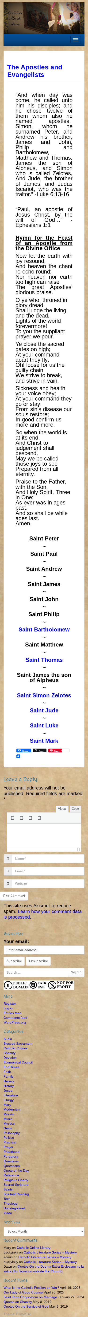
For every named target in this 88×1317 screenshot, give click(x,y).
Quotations (12, 1166)
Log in (8, 1008)
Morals (9, 1114)
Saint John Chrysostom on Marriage (30, 1297)
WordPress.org (15, 1022)
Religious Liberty (16, 1180)
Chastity (9, 1053)
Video (8, 1213)
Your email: (16, 941)
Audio (8, 1039)
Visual (62, 808)
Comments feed (15, 1017)
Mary (7, 1105)
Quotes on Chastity (18, 1302)
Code (75, 808)
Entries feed (12, 1013)
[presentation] (12, 818)
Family (8, 1076)
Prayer (8, 1147)
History (9, 1086)
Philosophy (12, 1133)
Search (76, 972)
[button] (12, 818)
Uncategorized (14, 1208)
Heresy (9, 1081)
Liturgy (9, 1100)
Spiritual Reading (16, 1194)
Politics (9, 1137)
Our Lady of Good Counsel (23, 1292)
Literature (11, 1095)
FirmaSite (23, 1314)
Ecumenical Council (18, 1062)
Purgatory (11, 1156)
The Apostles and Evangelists (34, 70)
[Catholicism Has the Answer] (44, 17)
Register (10, 1003)
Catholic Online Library (33, 1248)
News (8, 1128)
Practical (10, 1142)
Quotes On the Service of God (26, 1306)
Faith (7, 1072)
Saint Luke (44, 725)
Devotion (10, 1057)
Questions (11, 1161)
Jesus (8, 1090)
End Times (11, 1067)
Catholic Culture (15, 1048)
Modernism (12, 1109)
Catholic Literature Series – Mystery (50, 1252)
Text (7, 1199)
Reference (11, 1175)
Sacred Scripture (16, 1184)
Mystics (9, 1123)
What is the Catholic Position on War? (31, 1287)
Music (8, 1119)
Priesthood (11, 1152)
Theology (10, 1203)
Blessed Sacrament (18, 1043)
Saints (8, 1189)
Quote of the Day (16, 1170)
